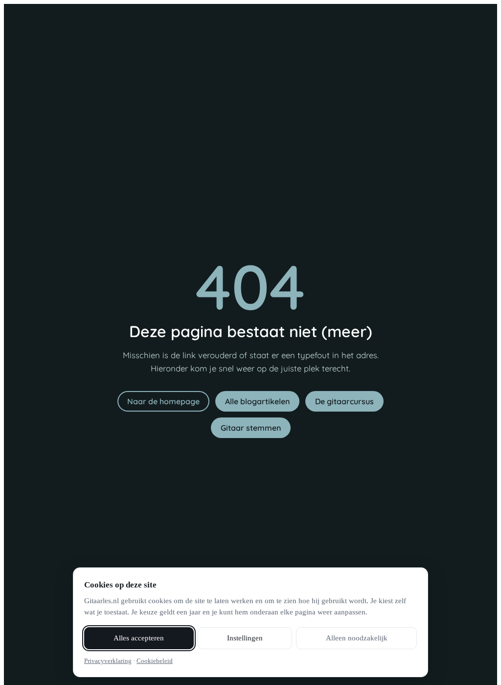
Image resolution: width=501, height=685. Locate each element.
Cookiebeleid (155, 660)
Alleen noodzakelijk (356, 638)
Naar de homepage (163, 401)
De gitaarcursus (344, 401)
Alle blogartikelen (257, 401)
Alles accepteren (139, 638)
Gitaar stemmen (251, 428)
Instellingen (245, 638)
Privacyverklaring (108, 660)
